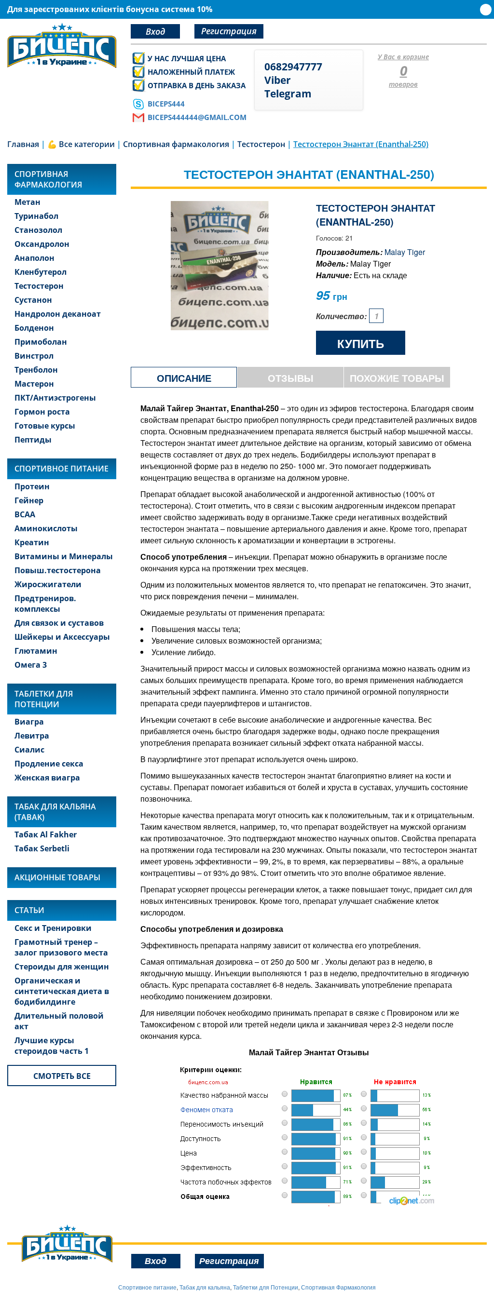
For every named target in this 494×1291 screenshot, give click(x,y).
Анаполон (34, 258)
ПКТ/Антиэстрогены (55, 397)
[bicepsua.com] (61, 45)
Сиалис (29, 749)
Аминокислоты (46, 528)
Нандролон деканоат (57, 314)
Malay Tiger (404, 251)
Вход (155, 31)
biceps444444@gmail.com (197, 117)
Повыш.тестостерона (57, 570)
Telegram (288, 93)
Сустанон (33, 300)
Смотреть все (62, 1076)
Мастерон (34, 383)
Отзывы (291, 378)
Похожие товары (397, 378)
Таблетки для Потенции (43, 699)
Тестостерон (39, 286)
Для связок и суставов (59, 623)
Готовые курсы (44, 425)
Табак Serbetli (41, 848)
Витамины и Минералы (63, 556)
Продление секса (48, 763)
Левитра (31, 735)
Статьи (29, 910)
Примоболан (40, 341)
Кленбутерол (40, 272)
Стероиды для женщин (61, 966)
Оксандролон (41, 244)
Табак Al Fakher (45, 834)
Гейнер (28, 500)
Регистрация (229, 31)
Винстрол (34, 355)
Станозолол (38, 230)
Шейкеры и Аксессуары (62, 637)
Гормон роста (42, 411)
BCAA (24, 514)
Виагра (29, 721)
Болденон (34, 328)
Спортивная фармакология (48, 179)
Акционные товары (57, 877)
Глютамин (35, 651)
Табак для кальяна (204, 1287)
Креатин (31, 542)
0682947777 (293, 66)
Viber (277, 80)
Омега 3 (30, 664)
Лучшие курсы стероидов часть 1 (51, 1045)
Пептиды (33, 439)
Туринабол (36, 216)
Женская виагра (47, 777)
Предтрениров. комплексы (45, 603)
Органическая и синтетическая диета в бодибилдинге (61, 991)
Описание (184, 378)
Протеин (32, 486)
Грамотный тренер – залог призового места (61, 947)
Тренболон (36, 369)
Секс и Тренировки (53, 928)
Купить (360, 343)
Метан (27, 202)
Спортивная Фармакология (338, 1287)
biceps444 (166, 103)
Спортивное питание (61, 468)
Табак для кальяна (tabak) (55, 811)
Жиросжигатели (48, 584)
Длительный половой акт (59, 1021)
